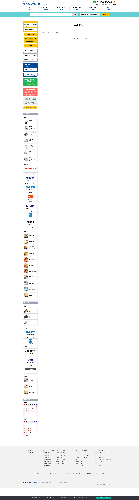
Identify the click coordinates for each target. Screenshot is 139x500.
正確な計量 (60, 461)
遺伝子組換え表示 (48, 463)
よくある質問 (92, 8)
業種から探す (77, 8)
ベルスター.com (64, 473)
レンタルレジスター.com (40, 473)
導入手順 (78, 459)
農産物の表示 (47, 452)
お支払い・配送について (105, 452)
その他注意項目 (61, 463)
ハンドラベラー (49, 32)
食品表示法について (81, 452)
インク (34, 173)
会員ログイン (94, 14)
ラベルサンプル (80, 465)
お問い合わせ (102, 465)
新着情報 (101, 457)
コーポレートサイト (98, 473)
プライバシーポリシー (104, 455)
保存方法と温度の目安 (62, 459)
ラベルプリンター (31, 450)
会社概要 (101, 450)
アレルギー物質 (61, 450)
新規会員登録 (84, 14)
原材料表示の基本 (48, 461)
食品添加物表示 (47, 465)
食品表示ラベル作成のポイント (84, 450)
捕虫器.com (53, 473)
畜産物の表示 (47, 455)
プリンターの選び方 (30, 34)
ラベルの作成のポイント (30, 42)
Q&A (30, 45)
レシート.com (85, 473)
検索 (75, 15)
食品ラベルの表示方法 (30, 38)
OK (97, 497)
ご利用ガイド (108, 8)
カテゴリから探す (46, 8)
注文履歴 (104, 14)
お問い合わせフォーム (30, 29)
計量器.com (75, 473)
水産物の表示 (47, 457)
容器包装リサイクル (62, 455)
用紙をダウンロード (31, 69)
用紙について (79, 461)
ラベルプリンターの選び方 (82, 455)
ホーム (31, 8)
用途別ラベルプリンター (82, 457)
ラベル (26, 173)
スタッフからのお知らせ (105, 459)
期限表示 (59, 457)
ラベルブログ (102, 461)
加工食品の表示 (47, 459)
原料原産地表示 (61, 452)
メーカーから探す (62, 8)
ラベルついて (79, 463)
